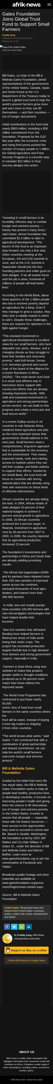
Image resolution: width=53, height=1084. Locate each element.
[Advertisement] (26, 62)
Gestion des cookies (35, 1080)
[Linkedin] (29, 927)
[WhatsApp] (22, 927)
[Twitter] (14, 927)
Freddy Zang (8, 35)
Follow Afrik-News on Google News (26, 960)
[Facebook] (7, 927)
